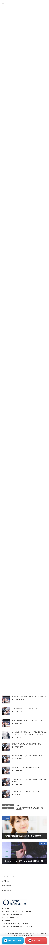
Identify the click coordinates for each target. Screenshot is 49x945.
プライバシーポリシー (9, 876)
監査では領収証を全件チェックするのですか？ (28, 720)
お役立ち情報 (6, 890)
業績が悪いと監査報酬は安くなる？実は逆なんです (29, 697)
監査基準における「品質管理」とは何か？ (26, 791)
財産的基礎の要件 (38, 808)
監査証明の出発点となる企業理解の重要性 (26, 744)
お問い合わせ (6, 886)
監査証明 (20, 810)
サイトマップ (6, 881)
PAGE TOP (45, 914)
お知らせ (19, 805)
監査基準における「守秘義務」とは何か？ (26, 768)
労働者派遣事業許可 (23, 808)
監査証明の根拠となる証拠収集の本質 (25, 708)
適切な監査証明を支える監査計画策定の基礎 (27, 756)
